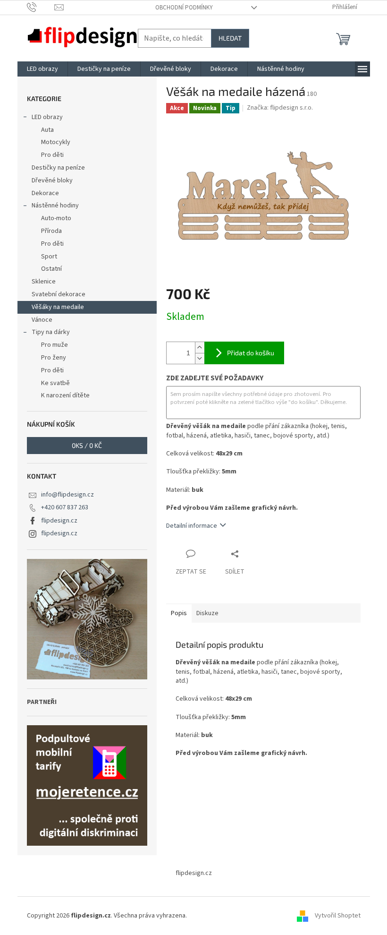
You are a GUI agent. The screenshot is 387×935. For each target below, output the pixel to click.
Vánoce (42, 320)
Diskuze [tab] (207, 613)
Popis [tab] (179, 613)
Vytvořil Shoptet (338, 915)
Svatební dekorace (58, 294)
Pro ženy (53, 357)
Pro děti (52, 155)
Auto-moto (56, 218)
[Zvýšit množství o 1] (199, 347)
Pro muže (54, 345)
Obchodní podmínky (184, 7)
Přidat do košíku (250, 353)
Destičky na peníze (58, 167)
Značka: (280, 107)
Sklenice (44, 281)
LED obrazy (47, 117)
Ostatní (51, 269)
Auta (47, 130)
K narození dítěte (65, 395)
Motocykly (55, 142)
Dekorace (45, 193)
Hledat (230, 38)
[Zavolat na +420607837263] (41, 7)
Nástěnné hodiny (55, 205)
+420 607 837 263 (64, 507)
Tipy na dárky (51, 332)
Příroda (51, 231)
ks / (87, 445)
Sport (49, 256)
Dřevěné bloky (52, 180)
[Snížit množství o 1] (199, 358)
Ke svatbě (55, 383)
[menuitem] (42, 69)
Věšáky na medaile (58, 307)
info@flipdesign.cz (67, 494)
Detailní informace (191, 526)
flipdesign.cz (59, 520)
